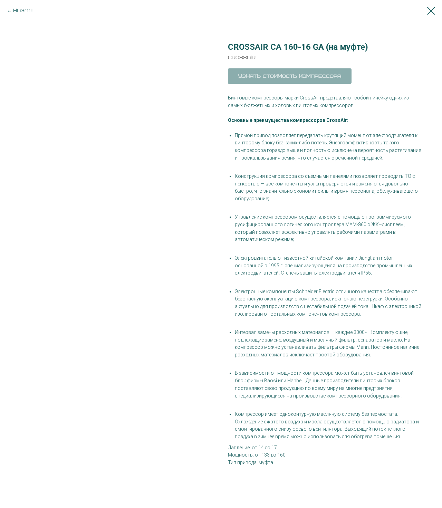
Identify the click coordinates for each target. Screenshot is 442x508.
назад (23, 10)
